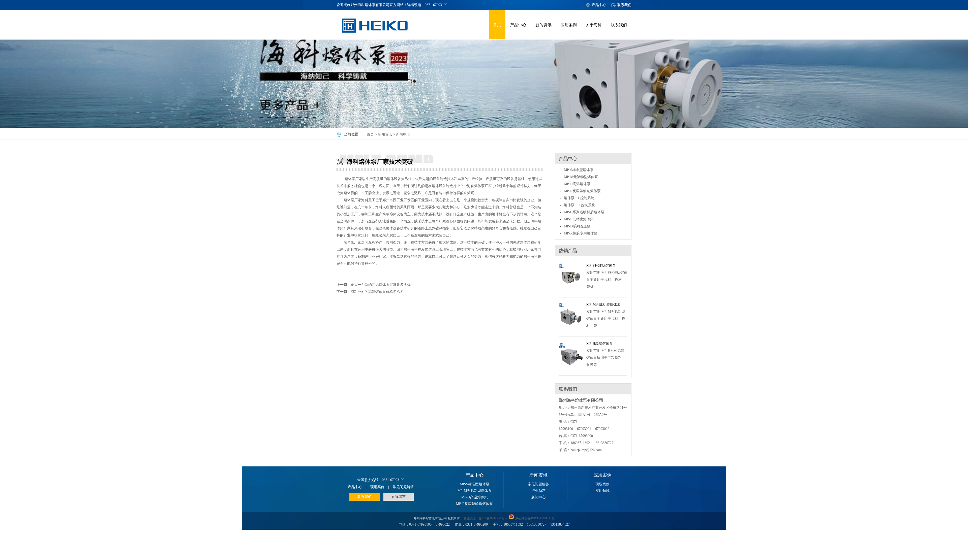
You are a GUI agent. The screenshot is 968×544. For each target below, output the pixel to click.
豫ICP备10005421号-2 (493, 518)
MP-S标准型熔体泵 (578, 170)
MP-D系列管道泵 (577, 226)
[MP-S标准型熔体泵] (571, 291)
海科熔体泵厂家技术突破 (484, 84)
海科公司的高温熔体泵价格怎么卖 (377, 292)
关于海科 (594, 25)
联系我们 (624, 5)
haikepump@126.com (586, 450)
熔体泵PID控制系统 (579, 198)
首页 (497, 25)
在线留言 (398, 497)
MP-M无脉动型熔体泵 (581, 177)
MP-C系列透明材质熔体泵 (584, 212)
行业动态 (538, 491)
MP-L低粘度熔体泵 (579, 219)
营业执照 (470, 518)
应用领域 (602, 491)
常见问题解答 (403, 487)
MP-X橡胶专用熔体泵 (580, 233)
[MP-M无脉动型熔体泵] (571, 330)
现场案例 (377, 487)
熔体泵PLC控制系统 (579, 205)
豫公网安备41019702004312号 (535, 518)
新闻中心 (403, 134)
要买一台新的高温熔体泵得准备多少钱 (381, 285)
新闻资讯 (543, 25)
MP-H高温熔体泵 (577, 184)
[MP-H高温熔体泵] (571, 369)
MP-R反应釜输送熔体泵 (582, 191)
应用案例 (569, 25)
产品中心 (599, 5)
